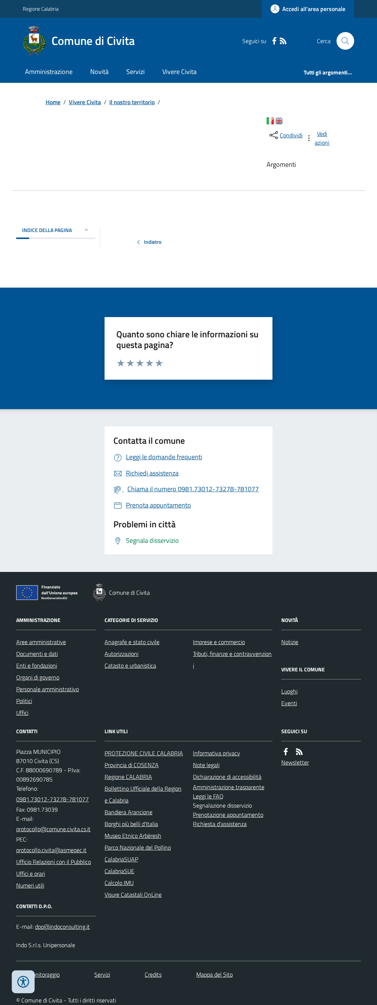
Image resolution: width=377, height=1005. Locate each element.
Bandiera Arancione (128, 812)
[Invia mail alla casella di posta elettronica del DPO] (62, 926)
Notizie (289, 641)
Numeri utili (30, 885)
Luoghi (289, 691)
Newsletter (295, 762)
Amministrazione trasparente (228, 787)
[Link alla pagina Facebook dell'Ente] (285, 751)
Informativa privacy (216, 753)
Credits (153, 974)
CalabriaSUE (119, 871)
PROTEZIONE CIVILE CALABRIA (144, 753)
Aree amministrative (41, 641)
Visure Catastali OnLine (133, 894)
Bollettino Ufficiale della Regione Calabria (143, 794)
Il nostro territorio (132, 102)
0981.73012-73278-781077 (52, 799)
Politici (24, 700)
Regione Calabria (41, 9)
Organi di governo (37, 677)
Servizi (135, 72)
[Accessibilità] (23, 982)
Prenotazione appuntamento (228, 814)
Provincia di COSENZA (132, 764)
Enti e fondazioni (36, 665)
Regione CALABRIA (128, 776)
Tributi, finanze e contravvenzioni (232, 659)
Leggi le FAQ (208, 796)
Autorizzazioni (121, 653)
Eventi (289, 703)
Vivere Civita (179, 72)
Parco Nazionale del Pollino (138, 847)
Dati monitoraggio (38, 974)
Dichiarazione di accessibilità (227, 776)
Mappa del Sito (214, 974)
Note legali (206, 764)
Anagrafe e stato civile (132, 641)
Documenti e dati (37, 653)
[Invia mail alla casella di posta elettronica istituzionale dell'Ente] (53, 829)
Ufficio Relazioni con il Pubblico (53, 861)
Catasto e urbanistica (130, 665)
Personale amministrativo (47, 689)
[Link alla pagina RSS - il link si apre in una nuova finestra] (283, 41)
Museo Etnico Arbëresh (133, 835)
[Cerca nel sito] (342, 41)
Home (53, 102)
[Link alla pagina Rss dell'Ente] (299, 751)
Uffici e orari (30, 873)
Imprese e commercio (219, 641)
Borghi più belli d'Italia (131, 823)
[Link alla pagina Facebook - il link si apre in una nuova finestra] (274, 41)
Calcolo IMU (119, 882)
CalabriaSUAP (121, 859)
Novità (99, 72)
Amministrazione (49, 72)
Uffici (22, 712)
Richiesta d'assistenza (220, 823)
